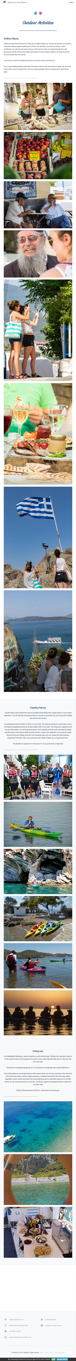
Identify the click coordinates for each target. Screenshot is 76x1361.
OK (53, 1359)
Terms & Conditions (59, 1352)
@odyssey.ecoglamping (53, 1325)
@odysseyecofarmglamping (18, 1325)
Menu (72, 2)
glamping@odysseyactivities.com (20, 1337)
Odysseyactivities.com (16, 1319)
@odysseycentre (50, 1319)
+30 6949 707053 (15, 1331)
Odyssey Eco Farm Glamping (17, 2)
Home (41, 1352)
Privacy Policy (62, 1359)
